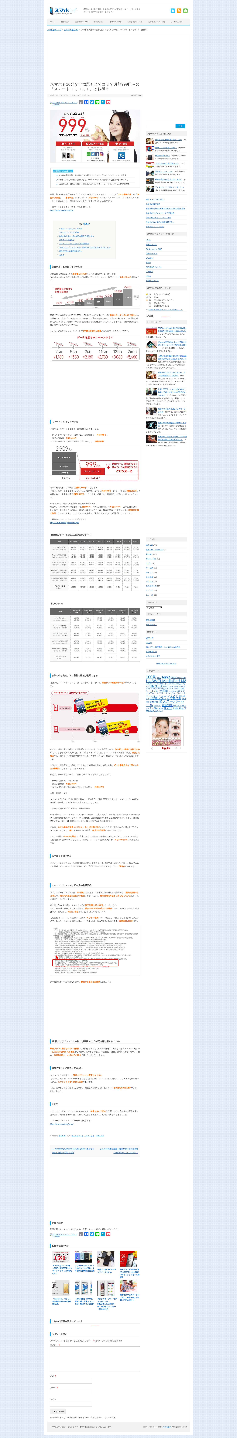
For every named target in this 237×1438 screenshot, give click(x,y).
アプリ (148, 563)
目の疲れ (153, 708)
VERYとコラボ (168, 686)
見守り (168, 708)
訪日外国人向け (176, 22)
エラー (181, 686)
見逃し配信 (178, 708)
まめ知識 (149, 577)
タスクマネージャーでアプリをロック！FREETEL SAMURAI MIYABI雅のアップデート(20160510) (107, 1304)
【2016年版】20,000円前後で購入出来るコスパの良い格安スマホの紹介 (84, 1301)
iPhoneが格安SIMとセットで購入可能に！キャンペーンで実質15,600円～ (172, 345)
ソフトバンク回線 (157, 690)
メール (54, 1388)
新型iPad (153, 702)
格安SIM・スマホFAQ (154, 550)
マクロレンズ (165, 696)
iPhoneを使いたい (162, 156)
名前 (53, 1376)
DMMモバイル (151, 254)
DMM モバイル (178, 677)
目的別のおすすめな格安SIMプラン (160, 222)
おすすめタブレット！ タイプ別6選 (160, 213)
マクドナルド (155, 696)
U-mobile (149, 272)
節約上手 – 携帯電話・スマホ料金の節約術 (163, 647)
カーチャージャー (162, 688)
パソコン (149, 581)
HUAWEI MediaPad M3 (166, 681)
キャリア (149, 572)
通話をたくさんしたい (164, 171)
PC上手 (149, 643)
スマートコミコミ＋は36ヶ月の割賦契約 (74, 244)
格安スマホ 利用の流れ (155, 199)
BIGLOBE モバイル (154, 267)
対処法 (184, 699)
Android (149, 554)
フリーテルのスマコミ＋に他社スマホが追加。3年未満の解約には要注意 (84, 1268)
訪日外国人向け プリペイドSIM (158, 218)
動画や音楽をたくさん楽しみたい (168, 179)
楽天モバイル (151, 245)
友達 (180, 696)
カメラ (153, 688)
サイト (53, 1399)
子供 (168, 699)
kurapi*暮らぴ (151, 652)
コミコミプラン (77, 1136)
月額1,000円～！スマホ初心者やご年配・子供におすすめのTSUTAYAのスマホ (172, 392)
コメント (55, 1345)
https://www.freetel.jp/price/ (62, 210)
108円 (159, 678)
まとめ (61, 255)
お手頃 (176, 686)
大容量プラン (157, 698)
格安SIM (62, 1136)
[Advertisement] (95, 57)
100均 (151, 677)
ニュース (149, 595)
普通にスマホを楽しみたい (166, 148)
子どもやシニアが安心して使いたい (169, 187)
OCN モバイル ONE (154, 249)
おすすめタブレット (135, 22)
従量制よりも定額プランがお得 (70, 229)
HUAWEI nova (151, 684)
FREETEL (100, 1136)
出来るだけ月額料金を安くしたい (168, 140)
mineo (148, 276)
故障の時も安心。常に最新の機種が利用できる (76, 236)
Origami (174, 684)
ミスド (174, 695)
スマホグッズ (151, 586)
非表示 (86, 224)
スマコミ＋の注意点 (66, 240)
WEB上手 (150, 638)
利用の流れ (65, 22)
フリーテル (89, 1136)
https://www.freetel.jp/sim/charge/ (64, 523)
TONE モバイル (152, 281)
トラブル (149, 590)
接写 (147, 702)
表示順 (161, 708)
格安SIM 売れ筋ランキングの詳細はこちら (166, 310)
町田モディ (177, 705)
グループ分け (173, 688)
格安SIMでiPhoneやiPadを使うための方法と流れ (165, 209)
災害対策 (167, 705)
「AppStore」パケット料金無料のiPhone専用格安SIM (61, 1301)
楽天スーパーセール (165, 703)
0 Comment (136, 95)
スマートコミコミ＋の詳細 (69, 232)
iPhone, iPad (151, 559)
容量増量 (175, 698)
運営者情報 (150, 620)
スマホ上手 (167, 1427)
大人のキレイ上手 (153, 656)
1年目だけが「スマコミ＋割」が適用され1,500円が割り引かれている (85, 247)
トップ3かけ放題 (174, 691)
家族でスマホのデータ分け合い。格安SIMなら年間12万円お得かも (129, 1297)
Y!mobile (149, 258)
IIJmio (148, 240)
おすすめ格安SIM (81, 22)
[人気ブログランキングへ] (56, 107)
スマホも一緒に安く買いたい (166, 163)
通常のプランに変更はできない (70, 251)
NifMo (148, 263)
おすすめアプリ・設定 (156, 22)
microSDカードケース (163, 684)
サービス (149, 568)
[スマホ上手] (63, 14)
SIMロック (156, 686)
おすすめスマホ (116, 22)
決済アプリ (157, 705)
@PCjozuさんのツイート (166, 663)
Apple (166, 677)
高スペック (159, 711)
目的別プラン (99, 22)
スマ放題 (181, 688)
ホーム (52, 22)
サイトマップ (151, 625)
